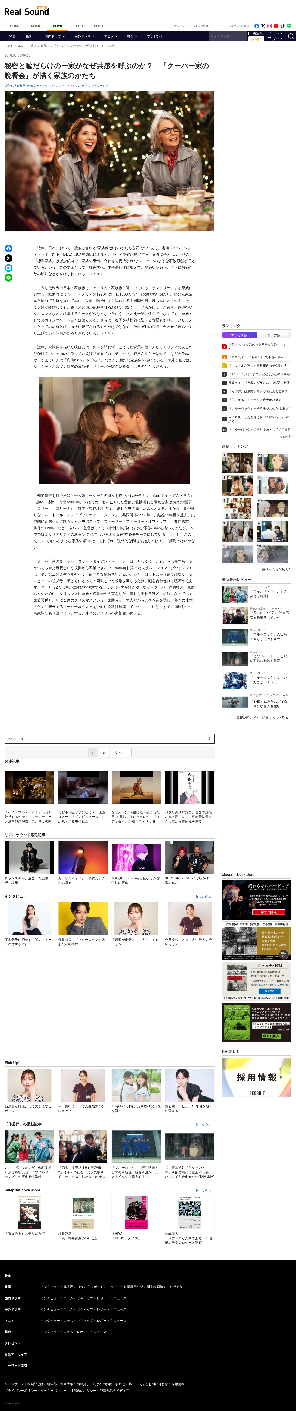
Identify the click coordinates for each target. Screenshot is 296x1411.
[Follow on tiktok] (282, 26)
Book (99, 26)
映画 (28, 36)
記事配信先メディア (114, 1390)
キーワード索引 (16, 1365)
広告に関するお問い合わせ (148, 1383)
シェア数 (274, 335)
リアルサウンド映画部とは (24, 1383)
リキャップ (85, 1298)
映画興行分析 (133, 1286)
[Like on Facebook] (256, 26)
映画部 (256, 38)
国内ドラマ (53, 36)
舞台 (130, 36)
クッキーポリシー (54, 1390)
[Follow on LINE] (289, 26)
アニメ (109, 36)
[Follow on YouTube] (276, 26)
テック (277, 33)
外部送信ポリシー (83, 1390)
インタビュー (50, 1286)
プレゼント (155, 36)
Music (36, 26)
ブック (277, 38)
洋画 (9, 85)
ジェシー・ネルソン (40, 85)
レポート (96, 1286)
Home (15, 26)
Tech (78, 26)
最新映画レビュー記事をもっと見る (262, 717)
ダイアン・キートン (95, 85)
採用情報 (178, 1383)
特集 (12, 36)
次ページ (121, 752)
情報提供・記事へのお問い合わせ (101, 1383)
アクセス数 (239, 335)
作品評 (68, 1286)
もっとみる (203, 896)
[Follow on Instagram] (269, 26)
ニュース (113, 1286)
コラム (82, 1286)
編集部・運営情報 (60, 1383)
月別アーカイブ (16, 1354)
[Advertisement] (179, 10)
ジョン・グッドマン (68, 85)
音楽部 (258, 33)
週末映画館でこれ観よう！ (166, 1286)
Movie (57, 26)
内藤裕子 (19, 85)
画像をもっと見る (275, 569)
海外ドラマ (82, 36)
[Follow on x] (263, 26)
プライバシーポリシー (21, 1390)
